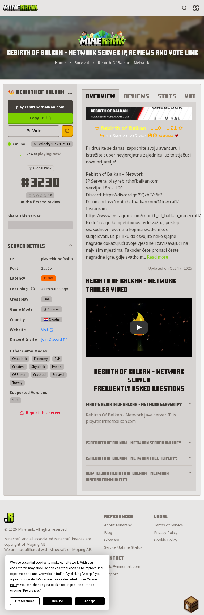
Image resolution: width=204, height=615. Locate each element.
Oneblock (19, 358)
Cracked (39, 374)
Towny (17, 382)
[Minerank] (20, 8)
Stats (167, 96)
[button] (191, 604)
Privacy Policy (165, 532)
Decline (57, 601)
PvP (57, 358)
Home (60, 62)
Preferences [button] (31, 590)
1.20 (15, 400)
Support (111, 573)
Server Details (26, 246)
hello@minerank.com (122, 566)
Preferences (25, 601)
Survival (82, 62)
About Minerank (118, 525)
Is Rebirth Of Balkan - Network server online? (134, 442)
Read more (157, 257)
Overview (100, 96)
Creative (18, 366)
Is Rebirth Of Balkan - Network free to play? (132, 458)
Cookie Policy (165, 539)
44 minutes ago (54, 288)
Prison (57, 366)
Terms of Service (168, 525)
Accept (90, 601)
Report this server (43, 412)
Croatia (54, 319)
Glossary (111, 539)
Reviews (136, 96)
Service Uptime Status (123, 547)
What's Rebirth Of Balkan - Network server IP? (134, 404)
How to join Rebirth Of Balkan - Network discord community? (127, 476)
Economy (41, 358)
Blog (108, 532)
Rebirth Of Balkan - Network (123, 62)
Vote (192, 96)
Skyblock (38, 366)
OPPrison (19, 374)
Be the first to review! (40, 201)
